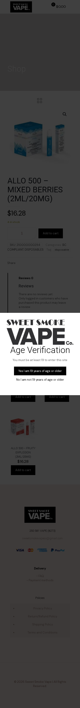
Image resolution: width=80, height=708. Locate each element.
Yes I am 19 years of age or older (40, 371)
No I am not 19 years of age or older (40, 380)
